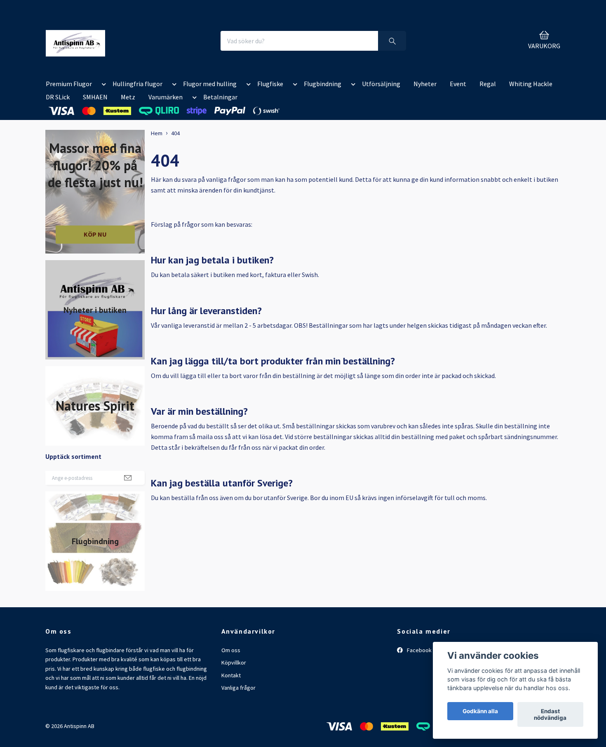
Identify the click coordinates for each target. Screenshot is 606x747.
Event (458, 84)
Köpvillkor (233, 662)
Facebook (419, 650)
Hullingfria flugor (137, 84)
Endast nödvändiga (550, 714)
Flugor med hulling (210, 84)
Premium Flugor (69, 84)
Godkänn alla (480, 711)
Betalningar (220, 97)
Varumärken (165, 97)
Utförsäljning (381, 84)
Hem (156, 133)
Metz (128, 97)
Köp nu (95, 234)
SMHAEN (95, 97)
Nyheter (425, 84)
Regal (487, 84)
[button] (102, 85)
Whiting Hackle (530, 84)
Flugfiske (270, 84)
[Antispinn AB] (75, 41)
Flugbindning (322, 84)
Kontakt (231, 675)
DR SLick (58, 97)
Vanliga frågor (238, 687)
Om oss (230, 650)
